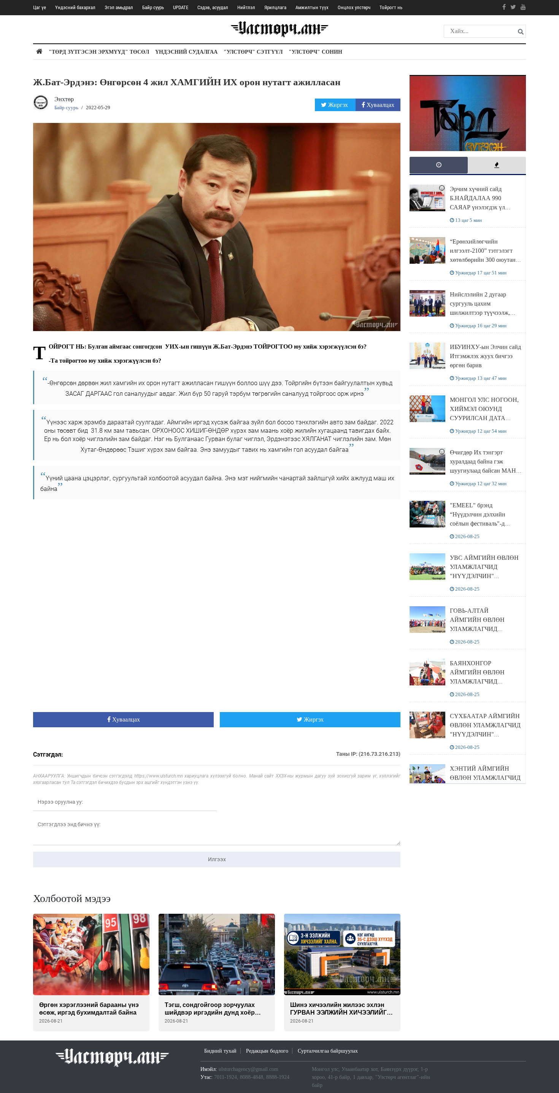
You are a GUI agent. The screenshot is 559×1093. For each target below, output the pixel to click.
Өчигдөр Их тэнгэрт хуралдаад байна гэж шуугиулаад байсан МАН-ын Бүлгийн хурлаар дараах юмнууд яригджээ (484, 470)
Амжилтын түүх (312, 7)
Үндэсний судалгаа (186, 52)
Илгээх (217, 859)
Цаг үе (39, 7)
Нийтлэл (246, 7)
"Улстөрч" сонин (315, 52)
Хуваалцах (379, 105)
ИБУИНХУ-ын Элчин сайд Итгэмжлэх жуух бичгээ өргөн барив (485, 356)
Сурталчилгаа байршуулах (328, 1051)
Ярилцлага (275, 7)
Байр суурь (153, 7)
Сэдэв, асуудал (212, 7)
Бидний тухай (220, 1051)
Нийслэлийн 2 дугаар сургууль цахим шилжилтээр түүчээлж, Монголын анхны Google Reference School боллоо (483, 312)
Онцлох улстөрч (354, 7)
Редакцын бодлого (267, 1051)
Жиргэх (338, 105)
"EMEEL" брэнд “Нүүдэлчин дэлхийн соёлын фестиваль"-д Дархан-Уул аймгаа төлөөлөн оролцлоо (477, 523)
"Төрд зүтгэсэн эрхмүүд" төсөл (99, 52)
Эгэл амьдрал (119, 7)
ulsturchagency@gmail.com (248, 1069)
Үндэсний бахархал (75, 7)
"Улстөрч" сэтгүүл (253, 52)
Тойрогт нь (391, 7)
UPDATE (180, 7)
